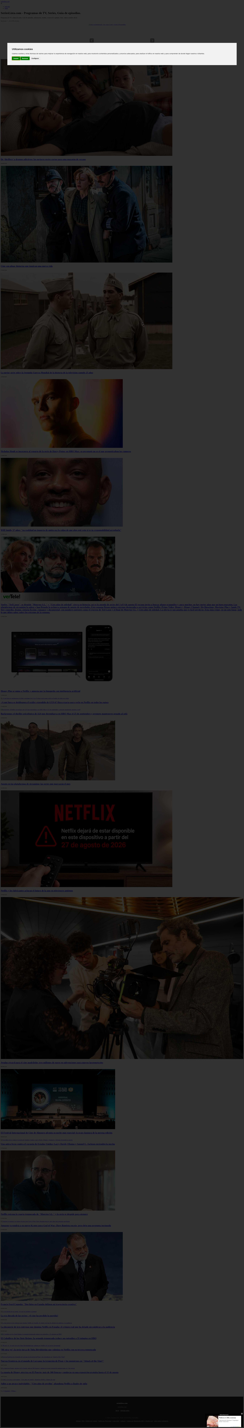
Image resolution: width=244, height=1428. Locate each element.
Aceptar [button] (16, 58)
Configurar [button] (35, 58)
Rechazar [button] (25, 58)
